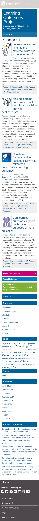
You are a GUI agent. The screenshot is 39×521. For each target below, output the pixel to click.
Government (25, 206)
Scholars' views (13, 92)
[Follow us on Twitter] (7, 491)
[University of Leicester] (10, 4)
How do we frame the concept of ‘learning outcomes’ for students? (19, 451)
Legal (4, 513)
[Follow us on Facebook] (3, 491)
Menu (9, 34)
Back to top (9, 482)
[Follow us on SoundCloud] (28, 491)
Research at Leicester (12, 273)
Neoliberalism (26, 145)
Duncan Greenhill (8, 429)
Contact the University (10, 508)
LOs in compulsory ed (10, 322)
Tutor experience (25, 364)
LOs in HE (24, 87)
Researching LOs (8, 329)
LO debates (14, 87)
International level (23, 350)
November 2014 (8, 400)
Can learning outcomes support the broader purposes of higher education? (19, 224)
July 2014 (5, 415)
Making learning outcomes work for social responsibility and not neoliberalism (19, 105)
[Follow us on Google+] (24, 491)
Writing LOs (9, 367)
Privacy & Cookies (9, 517)
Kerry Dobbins (26, 58)
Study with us (8, 285)
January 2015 (7, 393)
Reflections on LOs (23, 264)
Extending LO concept (11, 145)
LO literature (6, 319)
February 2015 (7, 390)
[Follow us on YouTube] (12, 491)
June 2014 (6, 419)
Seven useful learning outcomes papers (17, 463)
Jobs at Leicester (10, 279)
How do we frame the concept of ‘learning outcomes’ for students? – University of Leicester (17, 469)
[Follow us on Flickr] (16, 491)
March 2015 (6, 386)
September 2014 (8, 408)
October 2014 (7, 404)
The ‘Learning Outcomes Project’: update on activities (18, 440)
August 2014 (6, 411)
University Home (8, 498)
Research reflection (12, 358)
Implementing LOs (9, 311)
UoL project (6, 333)
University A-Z (7, 503)
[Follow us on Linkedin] (20, 491)
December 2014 (8, 397)
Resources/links (28, 359)
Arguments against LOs (14, 343)
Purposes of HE (17, 89)
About (4, 376)
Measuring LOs (6, 352)
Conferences (6, 308)
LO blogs (6, 89)
